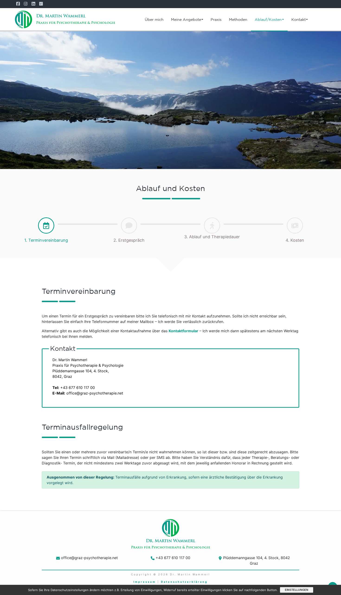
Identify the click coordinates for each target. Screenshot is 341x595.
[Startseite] (23, 19)
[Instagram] (27, 4)
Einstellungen (296, 590)
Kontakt (298, 19)
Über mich (154, 19)
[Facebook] (20, 4)
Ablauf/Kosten (268, 19)
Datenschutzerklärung (184, 581)
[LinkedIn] (35, 4)
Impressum (144, 581)
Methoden (238, 19)
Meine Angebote (186, 19)
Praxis (216, 19)
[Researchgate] (43, 4)
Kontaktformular (183, 331)
